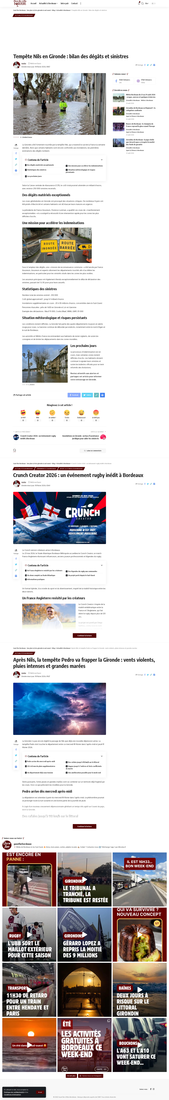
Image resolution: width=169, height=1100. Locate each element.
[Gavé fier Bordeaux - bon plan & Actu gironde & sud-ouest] (20, 3)
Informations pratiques (36, 579)
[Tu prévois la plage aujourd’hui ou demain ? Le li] (140, 990)
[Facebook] (123, 81)
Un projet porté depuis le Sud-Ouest (81, 575)
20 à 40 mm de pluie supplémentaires (41, 766)
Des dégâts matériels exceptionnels (40, 165)
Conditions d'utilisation (12, 1095)
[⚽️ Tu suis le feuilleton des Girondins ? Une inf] (84, 935)
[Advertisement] (84, 35)
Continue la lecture (84, 635)
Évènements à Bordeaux (46, 468)
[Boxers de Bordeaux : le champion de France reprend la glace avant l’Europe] (118, 127)
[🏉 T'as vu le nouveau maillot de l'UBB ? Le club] (29, 935)
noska (23, 63)
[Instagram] (145, 81)
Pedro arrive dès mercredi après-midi (41, 761)
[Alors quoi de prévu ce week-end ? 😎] (140, 879)
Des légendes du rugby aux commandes (82, 571)
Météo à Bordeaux (147, 100)
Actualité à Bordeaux (24, 15)
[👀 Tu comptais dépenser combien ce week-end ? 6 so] (84, 1045)
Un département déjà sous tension (40, 773)
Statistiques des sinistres (36, 170)
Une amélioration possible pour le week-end (84, 773)
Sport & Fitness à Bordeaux (135, 116)
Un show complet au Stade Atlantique (41, 575)
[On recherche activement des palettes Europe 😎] (29, 879)
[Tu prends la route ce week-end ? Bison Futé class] (140, 1045)
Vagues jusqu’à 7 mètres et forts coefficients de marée (84, 767)
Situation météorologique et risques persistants (80, 171)
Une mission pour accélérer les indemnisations (85, 166)
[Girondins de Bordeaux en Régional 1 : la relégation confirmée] (118, 111)
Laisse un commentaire (94, 451)
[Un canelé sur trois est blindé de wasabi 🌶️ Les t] (140, 935)
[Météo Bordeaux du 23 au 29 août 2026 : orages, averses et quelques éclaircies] (118, 97)
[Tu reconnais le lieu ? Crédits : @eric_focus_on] (84, 990)
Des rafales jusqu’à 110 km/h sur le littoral (83, 762)
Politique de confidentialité (14, 1092)
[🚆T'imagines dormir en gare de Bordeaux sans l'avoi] (29, 990)
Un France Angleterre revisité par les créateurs (44, 570)
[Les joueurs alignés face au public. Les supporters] (84, 879)
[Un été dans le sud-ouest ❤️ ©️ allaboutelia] (29, 1045)
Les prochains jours (34, 176)
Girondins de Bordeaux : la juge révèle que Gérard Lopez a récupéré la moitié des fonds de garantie (140, 142)
